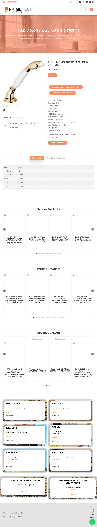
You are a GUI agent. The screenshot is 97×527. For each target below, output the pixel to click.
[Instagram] (93, 2)
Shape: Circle (14, 127)
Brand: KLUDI (13, 124)
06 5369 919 (55, 416)
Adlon (47, 38)
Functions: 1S (34, 124)
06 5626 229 (9, 416)
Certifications (14, 513)
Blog (23, 513)
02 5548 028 (55, 467)
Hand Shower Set (37, 38)
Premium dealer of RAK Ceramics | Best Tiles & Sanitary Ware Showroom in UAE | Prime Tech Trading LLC (38, 36)
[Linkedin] (90, 2)
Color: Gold (24, 124)
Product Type (86, 36)
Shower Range (25, 38)
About (5, 513)
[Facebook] (80, 2)
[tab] (37, 158)
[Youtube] (87, 2)
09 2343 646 (9, 467)
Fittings (77, 36)
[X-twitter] (83, 2)
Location (8, 412)
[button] (86, 10)
